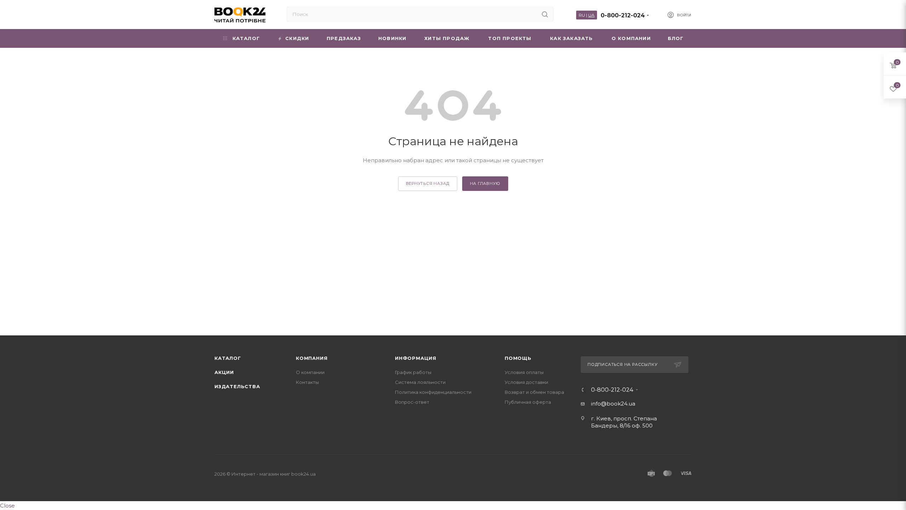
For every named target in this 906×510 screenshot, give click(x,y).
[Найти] (545, 14)
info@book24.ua (613, 403)
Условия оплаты (524, 372)
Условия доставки (526, 382)
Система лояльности (420, 382)
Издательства (237, 386)
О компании (310, 372)
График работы (413, 372)
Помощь (518, 358)
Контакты (307, 382)
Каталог (227, 358)
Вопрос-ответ (412, 402)
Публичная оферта (528, 402)
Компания (311, 358)
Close (7, 505)
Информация (415, 358)
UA (591, 15)
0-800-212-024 (623, 15)
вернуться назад (427, 183)
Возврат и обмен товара (534, 392)
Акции (224, 372)
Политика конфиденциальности (433, 392)
